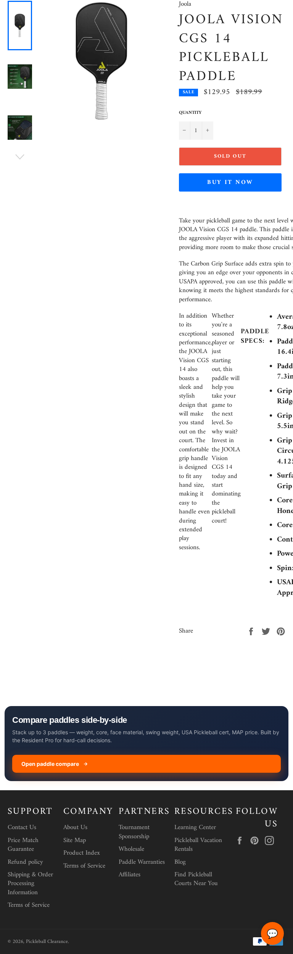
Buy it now (230, 182)
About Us (75, 827)
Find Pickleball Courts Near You (196, 879)
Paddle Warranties (142, 862)
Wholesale (131, 849)
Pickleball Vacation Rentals (198, 845)
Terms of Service (29, 905)
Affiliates (129, 874)
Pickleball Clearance (47, 941)
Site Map (74, 840)
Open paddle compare (50, 764)
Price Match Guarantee (23, 845)
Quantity (190, 113)
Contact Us (22, 827)
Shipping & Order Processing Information (30, 883)
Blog (180, 862)
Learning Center (195, 827)
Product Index (81, 853)
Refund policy (25, 862)
